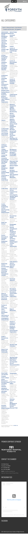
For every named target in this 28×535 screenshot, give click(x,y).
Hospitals (3, 376)
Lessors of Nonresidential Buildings (13, 62)
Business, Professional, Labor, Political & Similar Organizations (5, 99)
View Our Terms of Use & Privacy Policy (9, 473)
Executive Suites (5, 266)
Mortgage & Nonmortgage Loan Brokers (13, 154)
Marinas (12, 113)
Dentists (3, 235)
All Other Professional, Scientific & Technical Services (4, 58)
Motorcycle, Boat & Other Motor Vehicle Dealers (14, 162)
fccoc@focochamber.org (9, 471)
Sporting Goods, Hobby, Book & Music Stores (14, 359)
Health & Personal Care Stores (4, 338)
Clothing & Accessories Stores (4, 146)
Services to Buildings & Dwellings (12, 327)
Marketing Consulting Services (12, 116)
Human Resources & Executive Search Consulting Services (5, 382)
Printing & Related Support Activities (13, 242)
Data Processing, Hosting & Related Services (5, 211)
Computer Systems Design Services (5, 172)
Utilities (11, 383)
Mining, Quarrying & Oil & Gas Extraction (14, 138)
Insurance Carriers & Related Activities (5, 407)
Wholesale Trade (14, 408)
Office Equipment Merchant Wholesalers (14, 176)
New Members (18, 27)
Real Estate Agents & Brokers (12, 266)
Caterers (3, 120)
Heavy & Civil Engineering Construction (4, 351)
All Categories (18, 29)
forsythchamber (18, 514)
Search (4, 27)
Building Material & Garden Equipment (5, 93)
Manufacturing (13, 111)
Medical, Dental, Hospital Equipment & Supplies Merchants (13, 126)
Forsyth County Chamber (8, 514)
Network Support (14, 165)
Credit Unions (4, 188)
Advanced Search (10, 27)
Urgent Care (12, 382)
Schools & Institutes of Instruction (12, 323)
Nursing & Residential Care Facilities (14, 172)
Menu (25, 1)
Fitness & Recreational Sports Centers (5, 295)
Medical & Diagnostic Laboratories (13, 121)
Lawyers (12, 46)
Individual (3, 386)
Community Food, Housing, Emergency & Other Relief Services (5, 161)
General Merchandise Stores (4, 312)
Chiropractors (4, 131)
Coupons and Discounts (8, 29)
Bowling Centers (5, 90)
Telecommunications (15, 364)
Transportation (13, 373)
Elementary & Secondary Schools (4, 238)
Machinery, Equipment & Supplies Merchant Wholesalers (13, 107)
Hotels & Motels (5, 377)
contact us (15, 425)
